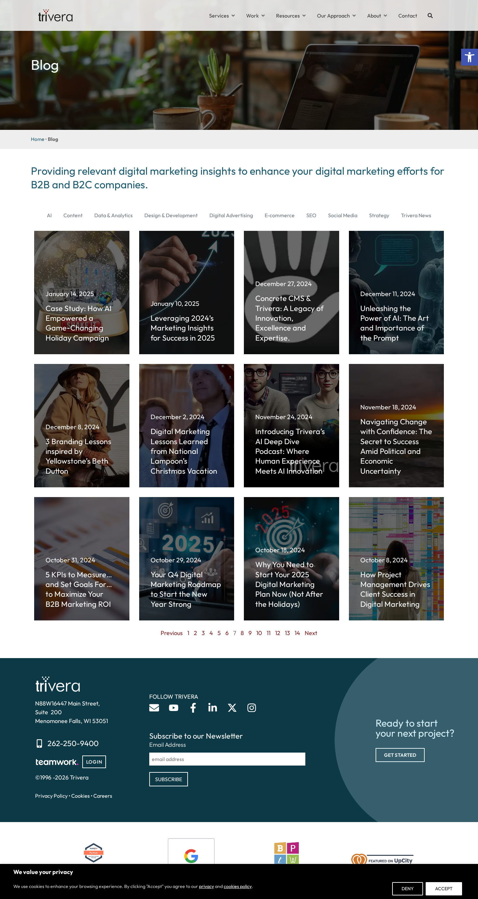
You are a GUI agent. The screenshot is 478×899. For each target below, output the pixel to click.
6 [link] (227, 633)
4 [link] (211, 633)
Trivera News (416, 215)
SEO (311, 215)
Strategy (379, 215)
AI (49, 215)
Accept (444, 889)
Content (73, 215)
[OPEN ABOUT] (385, 15)
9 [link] (250, 633)
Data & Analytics (113, 215)
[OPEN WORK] (263, 15)
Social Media (342, 215)
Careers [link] (102, 796)
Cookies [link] (80, 796)
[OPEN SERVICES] (233, 15)
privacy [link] (206, 886)
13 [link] (287, 633)
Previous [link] (172, 633)
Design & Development (171, 215)
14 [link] (297, 633)
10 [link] (259, 633)
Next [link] (311, 633)
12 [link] (277, 633)
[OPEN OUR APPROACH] (354, 15)
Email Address (167, 745)
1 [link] (188, 633)
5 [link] (219, 633)
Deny (408, 889)
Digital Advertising (231, 215)
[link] (469, 57)
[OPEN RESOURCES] (304, 15)
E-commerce (280, 215)
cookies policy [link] (238, 886)
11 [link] (269, 633)
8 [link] (242, 633)
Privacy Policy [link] (51, 796)
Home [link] (37, 139)
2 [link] (195, 633)
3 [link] (203, 633)
